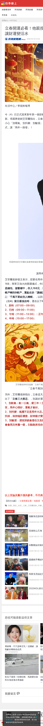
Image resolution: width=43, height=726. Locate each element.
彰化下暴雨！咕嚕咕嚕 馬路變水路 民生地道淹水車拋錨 (22, 678)
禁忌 (15, 505)
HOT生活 (13, 20)
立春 (25, 505)
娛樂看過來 (6, 9)
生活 (20, 505)
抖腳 (40, 505)
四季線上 (5, 20)
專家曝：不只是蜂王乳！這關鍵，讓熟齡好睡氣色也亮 (21, 648)
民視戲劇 (18, 9)
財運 (10, 505)
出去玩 (14, 15)
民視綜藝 (29, 9)
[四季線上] (9, 3)
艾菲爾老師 (32, 505)
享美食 (4, 15)
